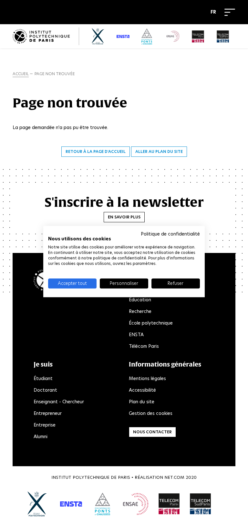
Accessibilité (142, 390)
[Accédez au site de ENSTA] (71, 504)
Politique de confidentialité (170, 234)
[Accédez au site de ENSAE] (136, 504)
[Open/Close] (229, 12)
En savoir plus (124, 217)
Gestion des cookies (150, 413)
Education (140, 300)
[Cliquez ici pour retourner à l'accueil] (41, 36)
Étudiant (43, 378)
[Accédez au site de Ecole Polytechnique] (37, 504)
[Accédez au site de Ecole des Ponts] (102, 504)
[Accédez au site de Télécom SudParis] (200, 504)
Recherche (140, 311)
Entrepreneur (48, 413)
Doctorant (45, 390)
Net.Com (174, 477)
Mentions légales (147, 378)
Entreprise (45, 425)
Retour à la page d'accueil (96, 151)
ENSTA (136, 334)
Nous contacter (152, 432)
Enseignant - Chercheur (59, 401)
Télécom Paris (144, 346)
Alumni (40, 436)
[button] (215, 12)
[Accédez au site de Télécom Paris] (169, 504)
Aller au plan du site (159, 151)
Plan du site (141, 401)
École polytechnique (151, 323)
